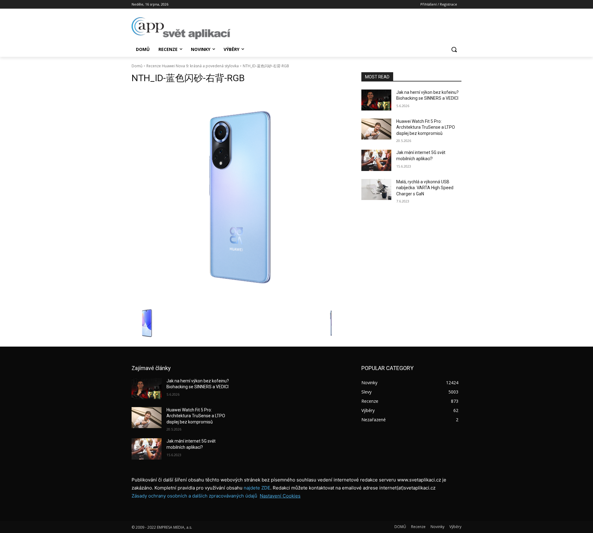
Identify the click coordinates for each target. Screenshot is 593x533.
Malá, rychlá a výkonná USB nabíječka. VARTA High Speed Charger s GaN (424, 187)
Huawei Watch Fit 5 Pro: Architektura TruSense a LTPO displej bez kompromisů (425, 127)
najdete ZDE (257, 488)
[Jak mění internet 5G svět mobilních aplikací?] (376, 160)
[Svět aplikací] (181, 28)
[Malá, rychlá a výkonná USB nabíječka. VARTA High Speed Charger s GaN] (376, 189)
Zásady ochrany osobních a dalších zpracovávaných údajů (194, 496)
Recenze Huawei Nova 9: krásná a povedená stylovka (192, 66)
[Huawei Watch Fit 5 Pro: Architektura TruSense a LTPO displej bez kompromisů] (376, 129)
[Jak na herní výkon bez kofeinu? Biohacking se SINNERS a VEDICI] (376, 100)
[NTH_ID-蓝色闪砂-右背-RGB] (239, 197)
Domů (137, 66)
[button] (454, 49)
